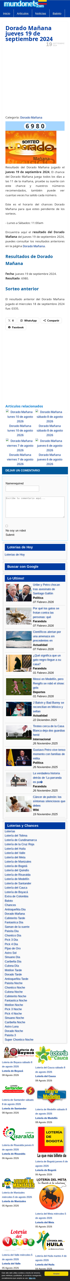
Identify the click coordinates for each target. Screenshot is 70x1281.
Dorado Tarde (13, 974)
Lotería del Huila (15, 848)
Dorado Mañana (31, 117)
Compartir (53, 320)
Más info (32, 1278)
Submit (10, 534)
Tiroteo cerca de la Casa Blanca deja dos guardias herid (49, 730)
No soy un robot (16, 530)
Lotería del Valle (15, 853)
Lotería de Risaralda (17, 874)
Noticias (40, 13)
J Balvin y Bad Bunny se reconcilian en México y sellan (48, 707)
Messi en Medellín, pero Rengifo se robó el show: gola (48, 683)
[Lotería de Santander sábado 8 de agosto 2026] (18, 1095)
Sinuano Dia (12, 957)
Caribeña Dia (13, 961)
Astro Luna (12, 1026)
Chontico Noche (15, 987)
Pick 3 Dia (11, 939)
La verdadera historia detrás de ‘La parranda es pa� (47, 778)
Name (14, 483)
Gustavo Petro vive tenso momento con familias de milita (49, 754)
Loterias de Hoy (15, 554)
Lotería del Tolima (16, 835)
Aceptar (56, 1273)
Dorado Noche (14, 1031)
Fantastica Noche (16, 1000)
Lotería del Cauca (16, 887)
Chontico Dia (13, 935)
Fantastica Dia (14, 922)
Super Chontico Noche (19, 1039)
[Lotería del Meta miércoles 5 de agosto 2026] (51, 1209)
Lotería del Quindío (17, 870)
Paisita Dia (12, 931)
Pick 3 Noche (13, 1009)
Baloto (57, 13)
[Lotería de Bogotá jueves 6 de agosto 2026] (51, 1157)
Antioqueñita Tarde (16, 978)
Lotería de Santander (18, 883)
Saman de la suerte (17, 926)
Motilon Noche (14, 1004)
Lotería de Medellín (17, 879)
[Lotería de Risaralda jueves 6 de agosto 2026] (18, 1140)
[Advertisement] (35, 81)
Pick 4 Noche (13, 1013)
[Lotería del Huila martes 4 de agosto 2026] (51, 1251)
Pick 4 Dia (11, 944)
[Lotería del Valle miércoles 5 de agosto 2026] (18, 1250)
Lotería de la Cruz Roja (19, 844)
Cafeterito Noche (15, 996)
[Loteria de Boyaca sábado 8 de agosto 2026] (18, 1057)
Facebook (18, 327)
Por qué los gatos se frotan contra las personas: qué (46, 613)
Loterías (10, 831)
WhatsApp (30, 320)
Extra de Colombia (16, 896)
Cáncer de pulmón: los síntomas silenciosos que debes (49, 801)
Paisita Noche (13, 983)
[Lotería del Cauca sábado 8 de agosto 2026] (51, 1063)
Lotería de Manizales (18, 861)
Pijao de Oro (13, 948)
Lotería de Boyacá (16, 892)
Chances (10, 905)
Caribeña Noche (15, 1022)
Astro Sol (10, 952)
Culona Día (12, 965)
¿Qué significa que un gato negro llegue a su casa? (47, 660)
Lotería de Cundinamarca (21, 840)
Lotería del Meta (15, 857)
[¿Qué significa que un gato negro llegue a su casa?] (19, 670)
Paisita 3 (10, 1035)
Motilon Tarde (13, 970)
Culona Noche (14, 991)
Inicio (6, 13)
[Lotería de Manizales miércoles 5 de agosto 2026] (18, 1188)
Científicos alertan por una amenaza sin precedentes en (47, 636)
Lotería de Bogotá (16, 866)
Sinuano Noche (14, 1017)
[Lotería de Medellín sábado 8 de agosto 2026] (51, 1104)
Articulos (23, 13)
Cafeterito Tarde (15, 918)
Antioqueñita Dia (15, 909)
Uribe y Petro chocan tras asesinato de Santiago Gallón (46, 589)
